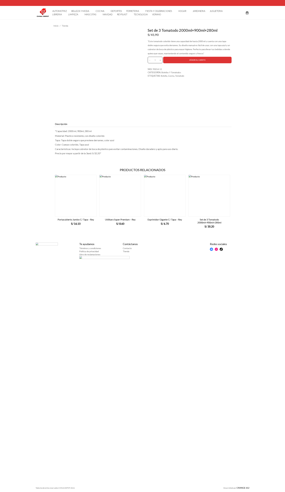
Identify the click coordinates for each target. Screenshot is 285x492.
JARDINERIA (199, 11)
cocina (171, 76)
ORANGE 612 (242, 488)
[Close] (282, 2)
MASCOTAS (90, 14)
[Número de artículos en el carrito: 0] (247, 13)
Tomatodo (179, 76)
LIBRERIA (57, 14)
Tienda (65, 25)
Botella (164, 76)
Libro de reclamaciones (89, 254)
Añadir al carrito (197, 60)
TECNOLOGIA (141, 14)
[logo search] (241, 12)
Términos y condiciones (90, 248)
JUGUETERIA (216, 11)
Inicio (55, 25)
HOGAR (182, 11)
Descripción (61, 124)
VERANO (156, 14)
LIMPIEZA (73, 14)
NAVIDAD (108, 14)
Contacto (127, 248)
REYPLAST (122, 14)
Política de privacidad (89, 251)
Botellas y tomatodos (171, 72)
